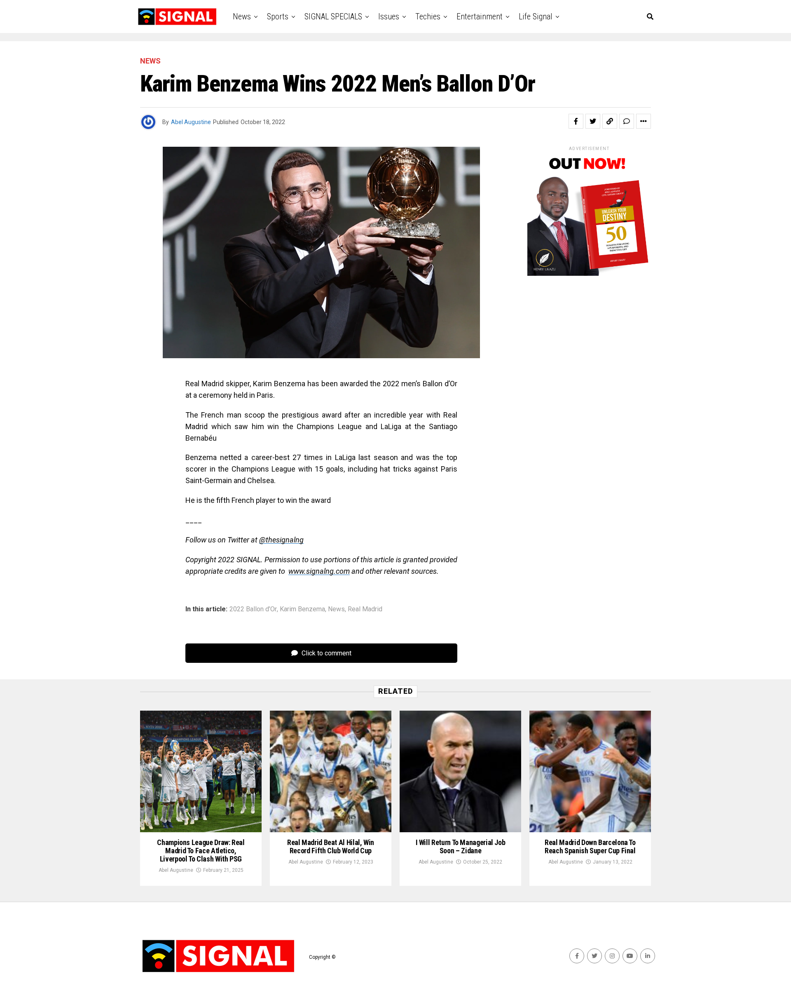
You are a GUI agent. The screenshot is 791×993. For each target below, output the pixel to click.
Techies (427, 16)
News (242, 16)
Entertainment (479, 16)
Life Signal (535, 16)
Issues (388, 16)
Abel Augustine (191, 122)
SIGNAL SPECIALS (333, 16)
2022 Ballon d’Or (253, 609)
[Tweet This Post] (592, 121)
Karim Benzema (302, 609)
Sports (277, 16)
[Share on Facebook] (576, 121)
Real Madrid (365, 609)
